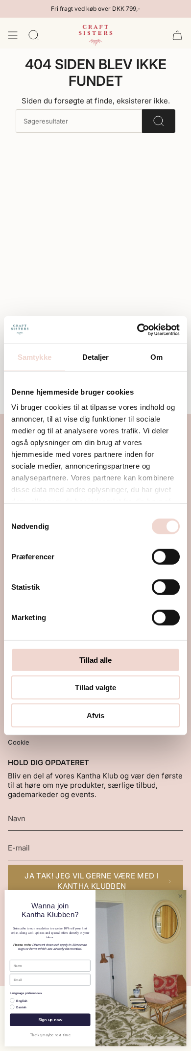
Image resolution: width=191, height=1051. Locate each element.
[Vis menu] (13, 35)
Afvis (95, 715)
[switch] (166, 556)
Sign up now (50, 1020)
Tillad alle (95, 659)
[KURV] (177, 35)
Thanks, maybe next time (50, 1034)
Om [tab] (156, 356)
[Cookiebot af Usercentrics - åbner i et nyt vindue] (137, 330)
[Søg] (158, 121)
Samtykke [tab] (34, 356)
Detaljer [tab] (95, 356)
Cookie (18, 742)
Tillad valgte (95, 687)
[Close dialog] (180, 896)
